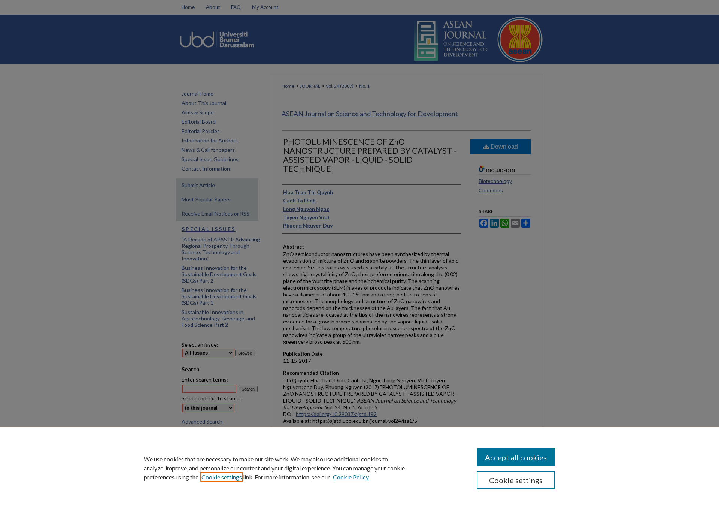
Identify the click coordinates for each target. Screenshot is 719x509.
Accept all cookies (516, 457)
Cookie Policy (351, 477)
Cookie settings (221, 477)
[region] (359, 468)
